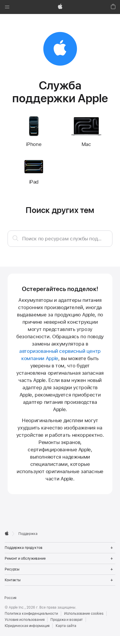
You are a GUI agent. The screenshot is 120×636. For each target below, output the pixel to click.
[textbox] (60, 238)
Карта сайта (66, 626)
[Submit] (15, 238)
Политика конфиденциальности (31, 614)
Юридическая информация (27, 626)
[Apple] (7, 533)
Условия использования (24, 620)
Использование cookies (83, 614)
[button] (7, 7)
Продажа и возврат (66, 620)
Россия (10, 598)
